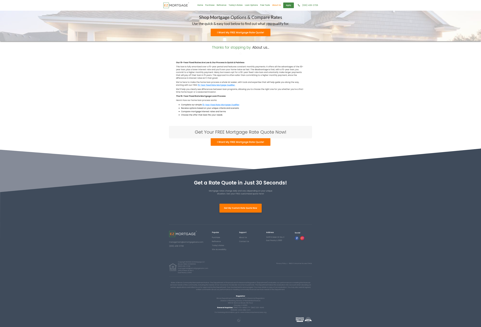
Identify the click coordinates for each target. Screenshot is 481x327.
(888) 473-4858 (239, 307)
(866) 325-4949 (257, 307)
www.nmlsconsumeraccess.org (253, 312)
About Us (276, 5)
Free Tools (265, 5)
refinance (216, 241)
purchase (216, 237)
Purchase (209, 5)
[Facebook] (297, 239)
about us (243, 237)
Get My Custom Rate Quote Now (240, 208)
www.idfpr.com (244, 310)
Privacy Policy (281, 263)
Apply (288, 5)
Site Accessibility (219, 249)
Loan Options (251, 5)
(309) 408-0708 (310, 5)
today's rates (218, 245)
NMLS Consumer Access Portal (300, 263)
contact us (244, 241)
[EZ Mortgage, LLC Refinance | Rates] (183, 234)
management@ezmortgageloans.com (186, 242)
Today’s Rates (236, 5)
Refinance (221, 5)
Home (200, 5)
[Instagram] (302, 239)
